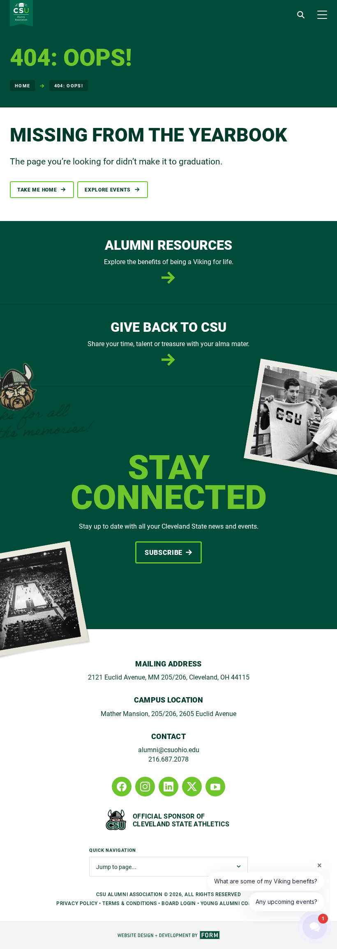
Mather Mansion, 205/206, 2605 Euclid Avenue (168, 713)
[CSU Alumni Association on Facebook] (122, 786)
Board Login (179, 903)
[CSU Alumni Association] (21, 13)
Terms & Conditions (129, 903)
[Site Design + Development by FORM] (168, 935)
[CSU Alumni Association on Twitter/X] (192, 786)
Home (22, 85)
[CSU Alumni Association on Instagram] (145, 786)
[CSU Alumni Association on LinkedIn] (168, 786)
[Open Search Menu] (300, 14)
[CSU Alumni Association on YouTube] (215, 786)
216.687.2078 (168, 759)
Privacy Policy (76, 903)
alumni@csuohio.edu (168, 749)
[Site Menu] (322, 15)
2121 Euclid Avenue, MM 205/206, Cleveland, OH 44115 (168, 677)
